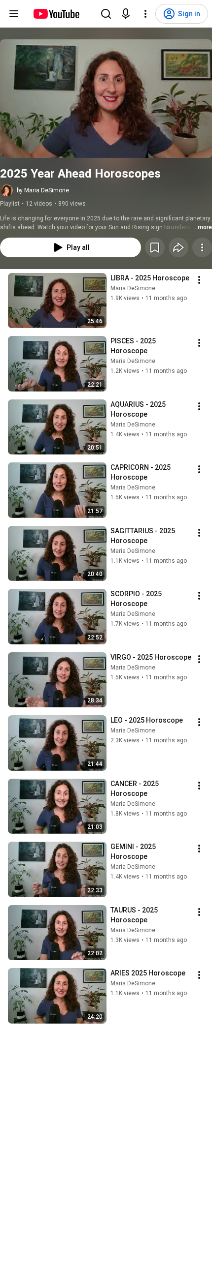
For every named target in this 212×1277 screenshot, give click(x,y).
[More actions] (202, 247)
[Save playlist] (155, 247)
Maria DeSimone (132, 288)
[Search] (106, 14)
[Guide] (14, 14)
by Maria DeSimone (43, 190)
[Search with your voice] (126, 14)
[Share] (178, 247)
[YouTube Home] (56, 14)
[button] (106, 98)
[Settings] (145, 14)
